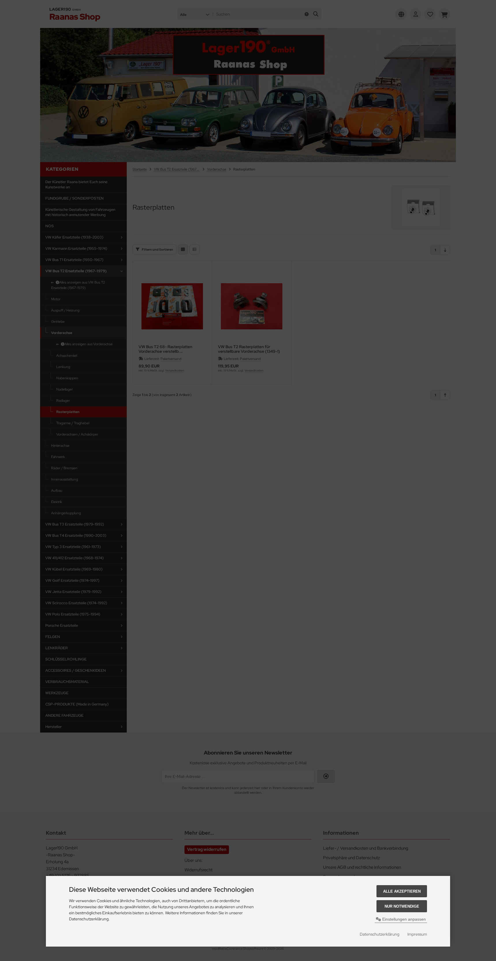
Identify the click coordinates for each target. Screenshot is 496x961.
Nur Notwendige (402, 906)
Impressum (417, 934)
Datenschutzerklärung (379, 934)
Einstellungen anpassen (403, 919)
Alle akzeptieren (402, 891)
